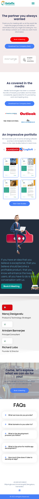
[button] (33, 3)
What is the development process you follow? (16, 434)
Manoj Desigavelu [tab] (16, 315)
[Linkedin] (19, 490)
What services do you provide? (20, 415)
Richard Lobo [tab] (10, 349)
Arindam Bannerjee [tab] (13, 332)
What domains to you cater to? (20, 424)
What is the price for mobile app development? (19, 447)
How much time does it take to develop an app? (18, 458)
